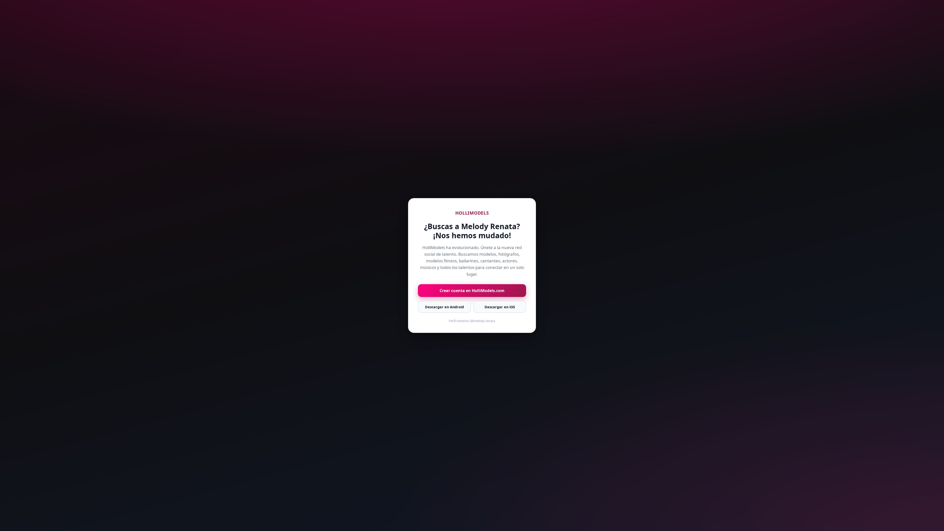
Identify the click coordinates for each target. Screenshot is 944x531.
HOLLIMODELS (472, 213)
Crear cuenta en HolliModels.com (472, 290)
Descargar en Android (444, 307)
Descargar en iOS (500, 307)
